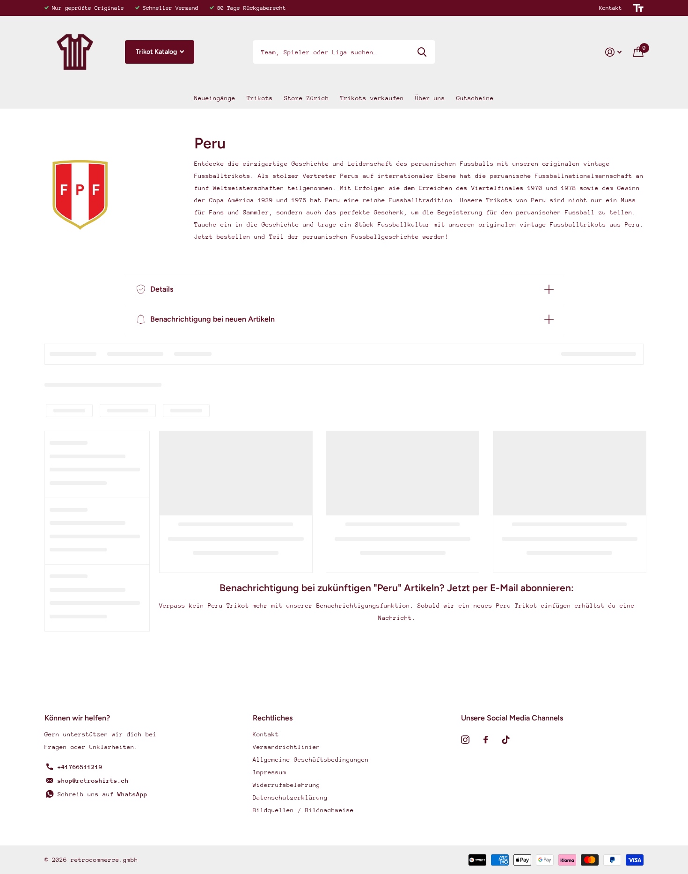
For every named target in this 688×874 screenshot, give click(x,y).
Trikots (260, 98)
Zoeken (422, 52)
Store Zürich (306, 98)
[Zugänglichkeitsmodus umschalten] (638, 8)
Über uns (430, 98)
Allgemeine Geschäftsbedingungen (311, 759)
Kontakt (610, 8)
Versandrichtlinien (286, 746)
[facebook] (485, 739)
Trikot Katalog (157, 52)
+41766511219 (80, 767)
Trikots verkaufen (372, 98)
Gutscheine (475, 98)
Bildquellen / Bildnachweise (303, 810)
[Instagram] (465, 739)
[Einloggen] (613, 52)
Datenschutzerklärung (290, 797)
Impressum (269, 772)
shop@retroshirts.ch (93, 780)
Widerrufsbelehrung (286, 784)
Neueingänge (214, 98)
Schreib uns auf (102, 794)
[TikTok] (506, 739)
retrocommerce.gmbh (104, 859)
